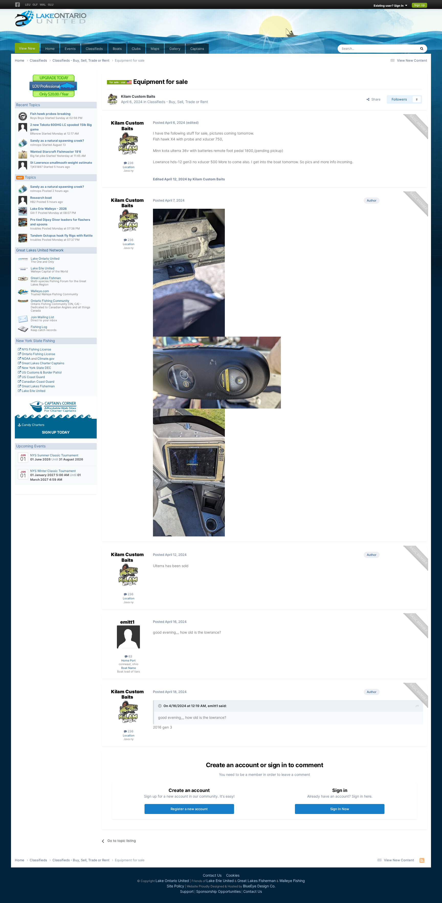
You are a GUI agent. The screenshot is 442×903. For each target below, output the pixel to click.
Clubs (136, 49)
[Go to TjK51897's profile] (22, 165)
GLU (50, 4)
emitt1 (127, 622)
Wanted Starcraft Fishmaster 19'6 (55, 151)
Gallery (174, 49)
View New (27, 48)
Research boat (41, 198)
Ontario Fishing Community (50, 301)
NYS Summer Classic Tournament (54, 455)
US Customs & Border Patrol (41, 372)
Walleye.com (40, 291)
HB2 (33, 202)
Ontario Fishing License (38, 354)
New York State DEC (36, 368)
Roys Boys (37, 118)
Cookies (232, 875)
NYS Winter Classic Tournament (53, 471)
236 (130, 163)
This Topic (401, 48)
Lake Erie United (42, 268)
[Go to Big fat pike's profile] (22, 154)
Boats (117, 49)
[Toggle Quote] (160, 706)
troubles (35, 228)
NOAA (25, 358)
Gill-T (33, 213)
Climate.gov (45, 358)
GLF (35, 4)
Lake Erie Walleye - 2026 (48, 209)
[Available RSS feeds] (422, 860)
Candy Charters (32, 425)
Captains (197, 49)
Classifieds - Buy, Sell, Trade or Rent (177, 102)
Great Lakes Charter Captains (42, 363)
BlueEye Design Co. (259, 886)
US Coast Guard (33, 377)
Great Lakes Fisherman (38, 386)
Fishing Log (39, 327)
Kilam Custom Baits (138, 96)
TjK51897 (36, 167)
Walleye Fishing (292, 880)
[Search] (421, 49)
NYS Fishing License (36, 349)
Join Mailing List (42, 317)
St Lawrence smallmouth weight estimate (61, 162)
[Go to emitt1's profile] (128, 636)
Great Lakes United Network (40, 250)
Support (187, 891)
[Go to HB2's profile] (22, 200)
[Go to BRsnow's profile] (22, 127)
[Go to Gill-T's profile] (22, 211)
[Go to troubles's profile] (22, 222)
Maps (155, 49)
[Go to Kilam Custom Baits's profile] (112, 99)
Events (70, 49)
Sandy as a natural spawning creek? (57, 140)
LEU (27, 4)
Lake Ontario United (45, 258)
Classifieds (94, 49)
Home (50, 49)
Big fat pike (37, 156)
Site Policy (175, 886)
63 (130, 656)
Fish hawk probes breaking (50, 114)
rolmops (35, 145)
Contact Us (212, 875)
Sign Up (419, 5)
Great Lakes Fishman (46, 278)
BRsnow (35, 133)
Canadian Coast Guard (37, 381)
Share (375, 99)
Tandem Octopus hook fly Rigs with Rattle (61, 235)
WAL (43, 4)
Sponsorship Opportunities (218, 891)
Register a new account (189, 809)
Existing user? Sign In (389, 5)
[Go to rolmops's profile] (22, 143)
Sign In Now (339, 809)
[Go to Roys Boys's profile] (22, 116)
